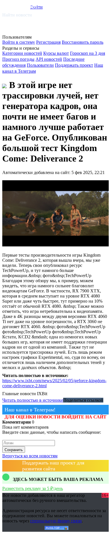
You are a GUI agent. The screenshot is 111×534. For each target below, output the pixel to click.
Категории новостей (22, 53)
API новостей (49, 59)
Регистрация (48, 42)
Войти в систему (18, 42)
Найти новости (17, 14)
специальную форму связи (56, 520)
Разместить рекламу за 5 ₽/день (32, 488)
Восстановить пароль (82, 42)
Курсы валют (56, 53)
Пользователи (40, 65)
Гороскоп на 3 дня (87, 53)
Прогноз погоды (18, 59)
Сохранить (14, 450)
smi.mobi (24, 6)
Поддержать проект (74, 65)
